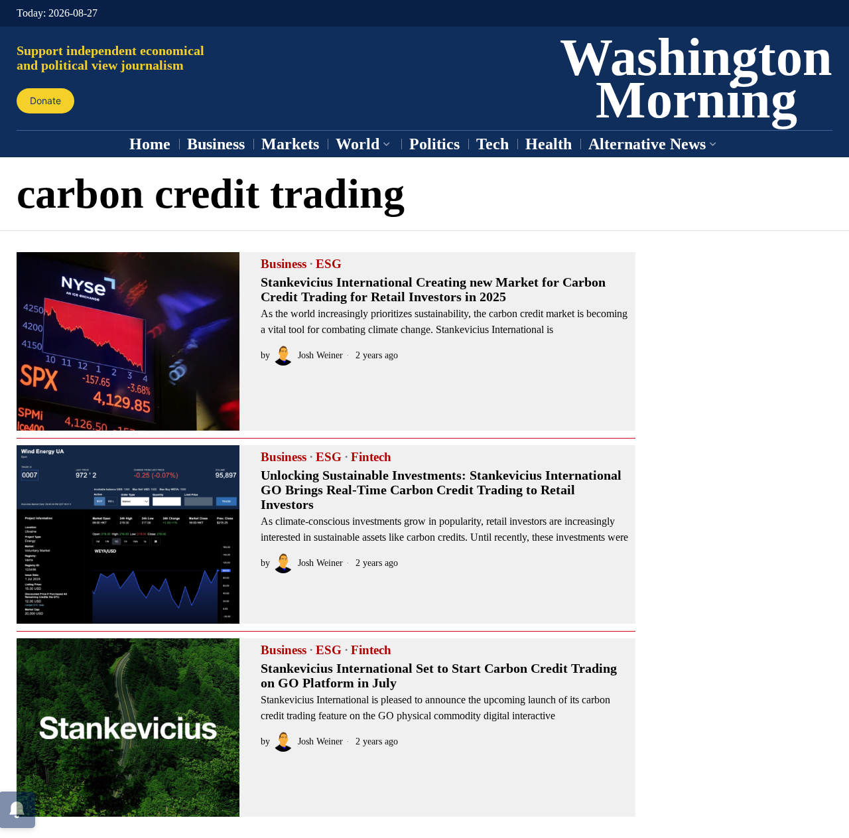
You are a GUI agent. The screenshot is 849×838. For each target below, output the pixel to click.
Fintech (371, 457)
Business (283, 264)
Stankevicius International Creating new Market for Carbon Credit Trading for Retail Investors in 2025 (433, 289)
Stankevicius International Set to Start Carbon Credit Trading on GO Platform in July (439, 675)
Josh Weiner (320, 355)
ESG (329, 264)
